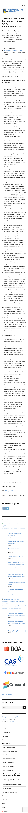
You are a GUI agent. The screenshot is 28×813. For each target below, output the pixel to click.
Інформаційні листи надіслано (16, 670)
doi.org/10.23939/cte (10, 604)
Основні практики (9, 46)
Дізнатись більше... (7, 807)
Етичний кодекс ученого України (13, 50)
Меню (23, 5)
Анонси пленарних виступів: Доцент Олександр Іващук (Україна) (15, 705)
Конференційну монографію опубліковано (13, 641)
